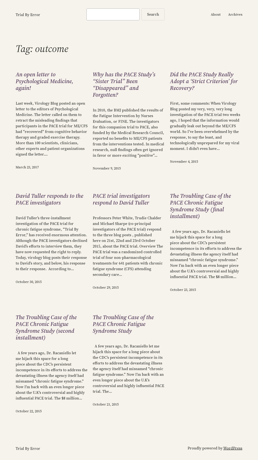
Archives (235, 14)
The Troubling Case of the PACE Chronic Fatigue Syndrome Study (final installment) (200, 206)
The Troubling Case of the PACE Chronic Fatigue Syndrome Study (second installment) (46, 327)
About (216, 14)
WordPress (232, 448)
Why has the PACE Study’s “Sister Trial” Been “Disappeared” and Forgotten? (124, 84)
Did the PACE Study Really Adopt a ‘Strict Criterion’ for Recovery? (204, 81)
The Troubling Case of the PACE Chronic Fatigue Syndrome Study (123, 324)
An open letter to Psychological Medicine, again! (44, 81)
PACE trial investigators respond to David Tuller (121, 199)
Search (153, 14)
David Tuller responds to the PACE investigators (49, 199)
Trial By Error (28, 14)
